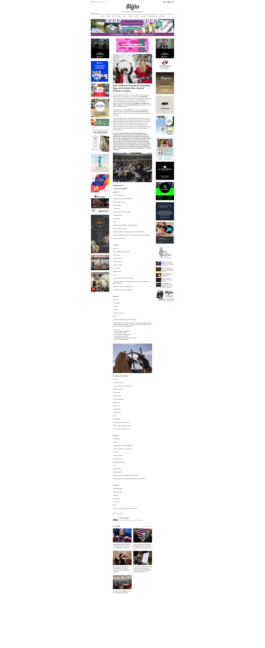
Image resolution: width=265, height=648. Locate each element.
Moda (113, 16)
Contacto (104, 1)
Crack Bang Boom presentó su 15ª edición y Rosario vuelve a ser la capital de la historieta (167, 285)
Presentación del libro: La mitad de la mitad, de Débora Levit (167, 275)
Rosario (108, 16)
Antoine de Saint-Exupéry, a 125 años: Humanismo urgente (122, 591)
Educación (143, 16)
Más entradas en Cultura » (147, 526)
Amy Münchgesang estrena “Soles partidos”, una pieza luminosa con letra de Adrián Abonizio (121, 569)
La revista (98, 1)
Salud (118, 16)
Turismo (136, 16)
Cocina (123, 16)
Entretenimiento (152, 16)
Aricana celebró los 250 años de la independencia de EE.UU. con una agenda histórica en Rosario (142, 545)
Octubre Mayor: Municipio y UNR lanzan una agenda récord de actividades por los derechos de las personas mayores (142, 569)
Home (102, 16)
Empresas (161, 16)
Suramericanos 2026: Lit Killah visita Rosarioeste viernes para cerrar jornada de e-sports (121, 545)
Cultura (130, 16)
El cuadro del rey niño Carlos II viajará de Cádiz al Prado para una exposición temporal (168, 269)
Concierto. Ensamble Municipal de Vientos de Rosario (167, 280)
